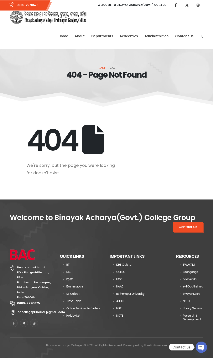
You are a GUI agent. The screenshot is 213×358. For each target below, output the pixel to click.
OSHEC (120, 272)
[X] (187, 5)
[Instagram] (198, 5)
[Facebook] (176, 5)
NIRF (118, 308)
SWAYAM (189, 265)
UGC (119, 279)
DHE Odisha (123, 265)
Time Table (73, 301)
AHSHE (120, 301)
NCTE (119, 315)
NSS (68, 272)
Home (63, 36)
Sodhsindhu (190, 279)
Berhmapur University (130, 294)
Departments (102, 36)
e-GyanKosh (191, 294)
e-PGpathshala (193, 286)
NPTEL (186, 301)
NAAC (120, 286)
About (80, 36)
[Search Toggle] (201, 36)
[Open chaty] (201, 347)
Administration (156, 36)
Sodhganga (190, 272)
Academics (129, 36)
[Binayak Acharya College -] (48, 17)
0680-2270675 (27, 5)
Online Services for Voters (83, 308)
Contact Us (184, 36)
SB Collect (72, 294)
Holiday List (73, 315)
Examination (74, 286)
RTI (68, 265)
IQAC (69, 279)
